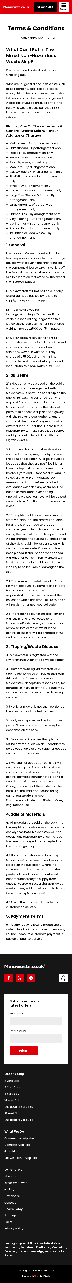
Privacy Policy (13, 1228)
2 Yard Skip (11, 1081)
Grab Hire (11, 1151)
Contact (10, 1203)
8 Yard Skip (11, 1094)
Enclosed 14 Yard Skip (19, 1107)
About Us (10, 1176)
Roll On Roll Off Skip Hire (20, 1158)
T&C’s (8, 1222)
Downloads (12, 1196)
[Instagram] (31, 978)
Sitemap (10, 1215)
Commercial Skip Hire (19, 1138)
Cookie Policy (13, 1209)
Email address (18, 1031)
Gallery (9, 1190)
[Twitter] (20, 978)
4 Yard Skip (12, 1087)
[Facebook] (8, 978)
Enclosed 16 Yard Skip (18, 1120)
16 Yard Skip (12, 1113)
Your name (16, 1013)
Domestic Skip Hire (17, 1145)
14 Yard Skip (12, 1100)
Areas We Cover (15, 1183)
